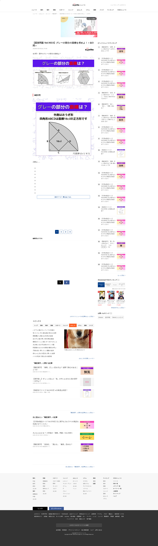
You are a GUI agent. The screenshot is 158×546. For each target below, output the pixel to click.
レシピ (94, 516)
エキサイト (123, 5)
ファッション (66, 493)
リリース (115, 481)
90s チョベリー (87, 491)
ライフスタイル (87, 486)
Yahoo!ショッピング (117, 317)
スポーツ (61, 10)
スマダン (85, 481)
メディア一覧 (116, 486)
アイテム (99, 514)
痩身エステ (82, 519)
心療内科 (93, 514)
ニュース (34, 10)
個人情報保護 (85, 530)
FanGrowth (65, 514)
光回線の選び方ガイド (54, 514)
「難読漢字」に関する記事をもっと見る (81, 412)
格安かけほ (52, 516)
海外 (48, 10)
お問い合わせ (98, 530)
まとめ (34, 488)
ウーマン (89, 516)
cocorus (67, 516)
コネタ (75, 483)
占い (84, 516)
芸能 (54, 10)
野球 (54, 483)
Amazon (100, 317)
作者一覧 (115, 483)
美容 (122, 516)
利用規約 (64, 530)
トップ (36, 325)
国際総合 (35, 494)
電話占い (111, 514)
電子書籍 (89, 519)
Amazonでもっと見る (117, 307)
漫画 (94, 10)
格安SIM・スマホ (119, 514)
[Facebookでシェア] (66, 282)
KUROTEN (44, 514)
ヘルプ (115, 496)
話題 (94, 483)
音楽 (44, 486)
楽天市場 (107, 317)
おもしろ (79, 10)
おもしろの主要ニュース (86, 358)
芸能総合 (45, 481)
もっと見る (121, 275)
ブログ (105, 514)
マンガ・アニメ (67, 483)
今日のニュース (121, 10)
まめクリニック (73, 514)
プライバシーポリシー (74, 530)
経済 (34, 483)
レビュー (65, 481)
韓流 (44, 491)
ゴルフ (54, 488)
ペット (115, 285)
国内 (42, 10)
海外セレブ (46, 488)
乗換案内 (106, 516)
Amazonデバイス (108, 284)
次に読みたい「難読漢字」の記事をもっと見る (79, 466)
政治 (34, 486)
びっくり (75, 481)
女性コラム (86, 483)
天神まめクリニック (84, 514)
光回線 (45, 516)
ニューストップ (115, 5)
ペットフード (70, 519)
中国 (34, 496)
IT (63, 488)
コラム (88, 10)
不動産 (112, 516)
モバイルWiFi (59, 516)
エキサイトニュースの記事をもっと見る (81, 316)
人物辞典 (115, 491)
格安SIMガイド (38, 516)
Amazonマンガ (101, 284)
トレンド (70, 10)
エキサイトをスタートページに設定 (79, 525)
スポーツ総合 (56, 481)
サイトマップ (116, 493)
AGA (76, 519)
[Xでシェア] (60, 282)
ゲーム (64, 486)
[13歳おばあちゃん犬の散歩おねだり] (78, 338)
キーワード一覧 (117, 488)
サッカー (55, 486)
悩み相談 (72, 516)
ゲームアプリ (122, 284)
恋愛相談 (79, 516)
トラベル (85, 488)
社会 (34, 481)
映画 (44, 483)
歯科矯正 (117, 516)
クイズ (102, 10)
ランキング (110, 10)
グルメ (64, 491)
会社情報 (58, 530)
